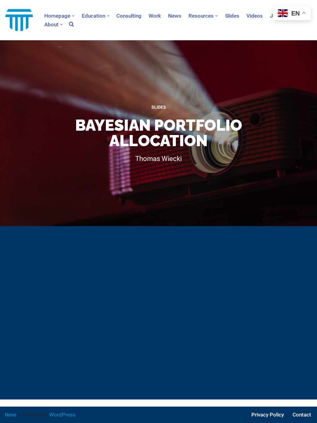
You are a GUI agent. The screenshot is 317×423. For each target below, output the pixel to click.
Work (155, 16)
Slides (232, 16)
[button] (73, 16)
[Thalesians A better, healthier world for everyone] (19, 20)
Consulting (128, 16)
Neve (10, 415)
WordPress (62, 415)
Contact (302, 415)
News (174, 16)
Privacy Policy (267, 415)
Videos (254, 16)
